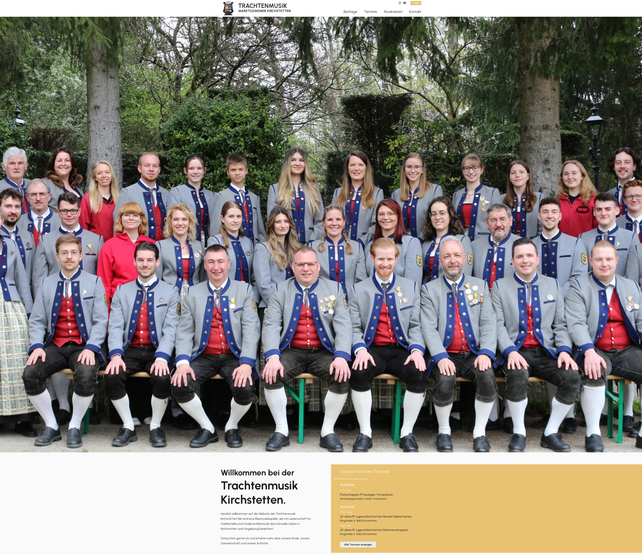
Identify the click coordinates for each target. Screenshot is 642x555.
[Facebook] (404, 3)
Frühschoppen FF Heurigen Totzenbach (366, 494)
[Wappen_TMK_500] (228, 8)
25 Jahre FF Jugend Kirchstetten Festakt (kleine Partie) (376, 516)
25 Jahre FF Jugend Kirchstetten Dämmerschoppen (374, 530)
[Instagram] (400, 3)
